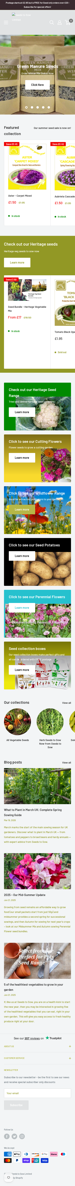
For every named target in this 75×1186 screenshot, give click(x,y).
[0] (67, 22)
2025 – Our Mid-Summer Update (24, 895)
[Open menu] (6, 22)
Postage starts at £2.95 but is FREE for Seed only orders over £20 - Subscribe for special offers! (37, 4)
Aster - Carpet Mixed (20, 195)
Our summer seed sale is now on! (52, 127)
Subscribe (16, 1105)
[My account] (60, 22)
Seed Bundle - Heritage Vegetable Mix (27, 308)
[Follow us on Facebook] (7, 1136)
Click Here (37, 84)
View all (66, 702)
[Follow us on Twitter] (14, 1136)
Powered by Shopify (13, 1177)
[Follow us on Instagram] (22, 1136)
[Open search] (52, 22)
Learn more (17, 262)
